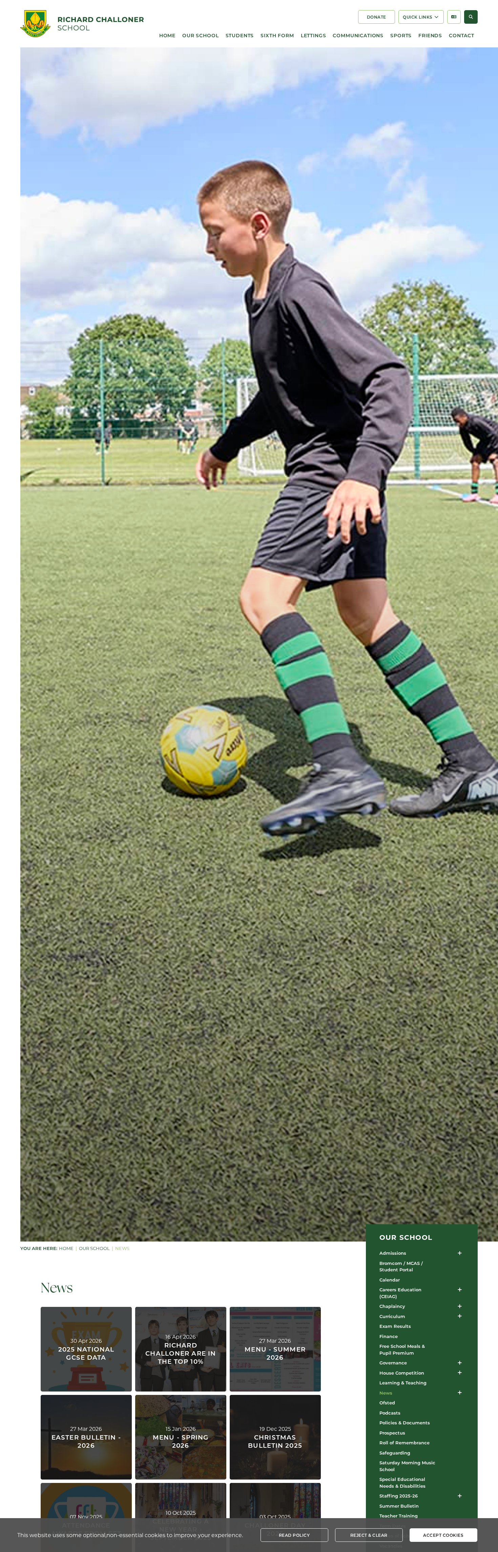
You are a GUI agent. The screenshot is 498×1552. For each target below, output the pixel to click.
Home (66, 1248)
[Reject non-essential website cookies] (369, 1535)
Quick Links (417, 17)
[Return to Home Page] (82, 23)
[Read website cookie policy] (294, 1535)
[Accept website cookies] (443, 1535)
